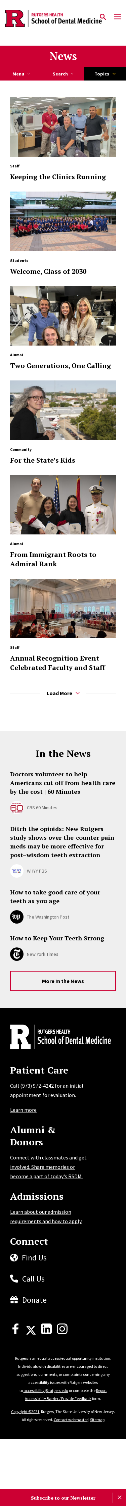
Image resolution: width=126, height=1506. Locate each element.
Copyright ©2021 (25, 1411)
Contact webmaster (71, 1419)
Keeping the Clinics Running (58, 176)
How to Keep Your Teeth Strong (57, 938)
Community (21, 449)
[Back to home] (55, 1038)
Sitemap (97, 1419)
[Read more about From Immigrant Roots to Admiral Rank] (63, 504)
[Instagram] (62, 1332)
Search (60, 74)
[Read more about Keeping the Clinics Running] (63, 127)
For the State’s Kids (42, 460)
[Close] (119, 1497)
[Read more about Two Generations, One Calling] (63, 316)
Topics (101, 74)
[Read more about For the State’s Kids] (63, 410)
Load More (59, 693)
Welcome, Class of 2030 (48, 271)
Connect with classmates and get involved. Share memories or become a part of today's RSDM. (48, 1167)
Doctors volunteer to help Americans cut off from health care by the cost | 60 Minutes (62, 782)
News (63, 56)
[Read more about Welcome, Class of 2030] (63, 221)
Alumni (16, 354)
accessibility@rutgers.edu (46, 1390)
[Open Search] (102, 17)
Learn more (23, 1109)
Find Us (34, 1257)
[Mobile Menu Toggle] (117, 17)
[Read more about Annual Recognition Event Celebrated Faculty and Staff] (63, 608)
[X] (31, 1332)
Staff (14, 165)
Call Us (33, 1279)
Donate (34, 1300)
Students (19, 260)
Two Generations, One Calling (60, 365)
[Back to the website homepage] (53, 18)
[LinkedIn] (46, 1332)
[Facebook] (15, 1332)
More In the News (63, 981)
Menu (18, 74)
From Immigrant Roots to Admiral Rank (53, 559)
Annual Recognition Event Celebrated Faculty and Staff (57, 663)
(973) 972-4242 (37, 1085)
